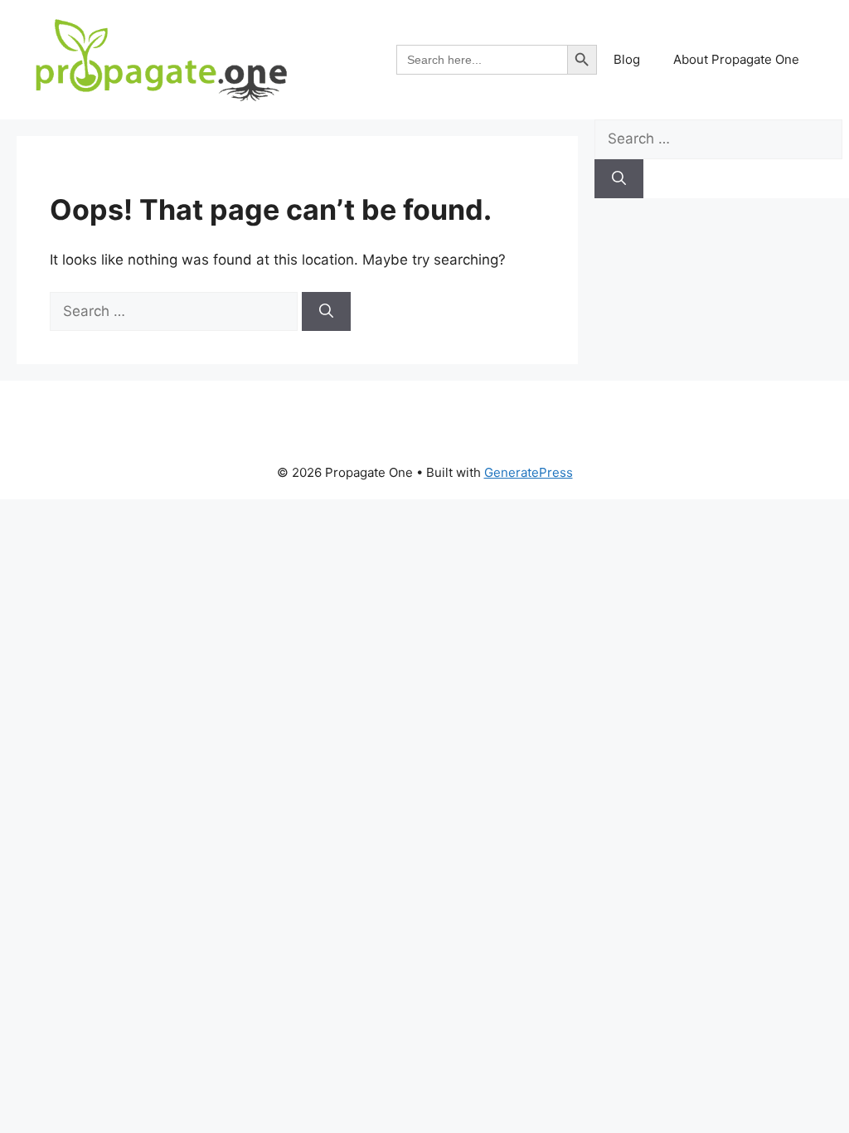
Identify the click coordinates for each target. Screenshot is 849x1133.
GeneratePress (528, 472)
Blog (627, 59)
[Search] (326, 312)
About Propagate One (736, 59)
